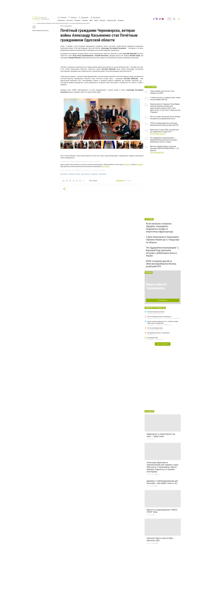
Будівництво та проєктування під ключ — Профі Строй (161, 435)
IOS (103, 166)
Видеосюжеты (61, 20)
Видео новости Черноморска (156, 286)
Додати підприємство (162, 344)
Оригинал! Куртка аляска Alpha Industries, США (160, 539)
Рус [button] (169, 19)
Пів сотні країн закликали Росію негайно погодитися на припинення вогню (165, 118)
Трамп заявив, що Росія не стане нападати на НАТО (162, 92)
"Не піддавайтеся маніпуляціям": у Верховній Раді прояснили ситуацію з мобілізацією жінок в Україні (164, 140)
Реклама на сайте (111, 20)
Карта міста (103, 20)
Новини (74, 17)
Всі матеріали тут (162, 300)
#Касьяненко (63, 174)
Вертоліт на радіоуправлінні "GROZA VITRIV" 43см (162, 511)
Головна (63, 17)
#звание (78, 174)
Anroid (107, 166)
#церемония (94, 174)
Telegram (127, 164)
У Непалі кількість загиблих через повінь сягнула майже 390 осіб (165, 99)
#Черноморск (102, 174)
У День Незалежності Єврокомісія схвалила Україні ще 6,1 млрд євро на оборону (162, 240)
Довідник (84, 17)
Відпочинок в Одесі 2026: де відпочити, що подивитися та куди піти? (164, 131)
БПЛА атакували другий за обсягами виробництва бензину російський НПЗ (164, 124)
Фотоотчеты (69, 20)
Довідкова (85, 20)
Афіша (90, 20)
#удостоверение (85, 174)
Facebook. (140, 164)
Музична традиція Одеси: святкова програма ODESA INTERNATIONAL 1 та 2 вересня (164, 148)
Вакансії (96, 20)
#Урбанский (71, 174)
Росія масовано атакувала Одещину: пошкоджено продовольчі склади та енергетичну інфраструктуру (159, 227)
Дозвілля (96, 17)
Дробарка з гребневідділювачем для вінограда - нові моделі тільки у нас (162, 482)
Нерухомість (77, 20)
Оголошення (121, 20)
